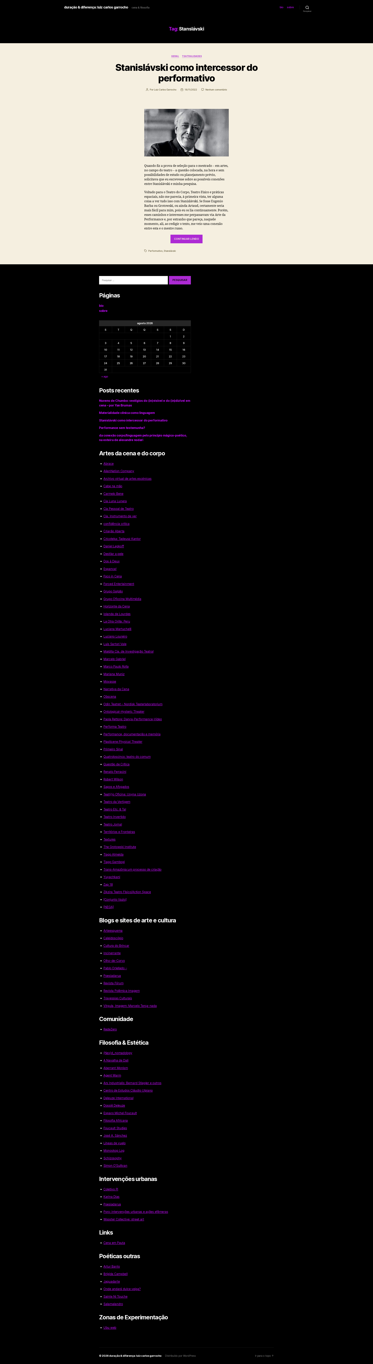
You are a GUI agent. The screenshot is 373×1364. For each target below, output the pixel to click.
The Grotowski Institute (119, 847)
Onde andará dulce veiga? (122, 1289)
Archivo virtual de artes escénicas (127, 478)
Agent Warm (112, 1075)
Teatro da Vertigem (116, 802)
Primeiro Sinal (113, 749)
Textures (109, 839)
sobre (290, 7)
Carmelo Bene (113, 493)
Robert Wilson (113, 779)
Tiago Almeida (113, 854)
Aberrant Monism (115, 1068)
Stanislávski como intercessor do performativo (186, 73)
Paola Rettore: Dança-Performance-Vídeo (132, 719)
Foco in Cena (112, 576)
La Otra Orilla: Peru (116, 621)
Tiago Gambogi (114, 862)
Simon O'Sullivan (115, 1165)
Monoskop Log (113, 1150)
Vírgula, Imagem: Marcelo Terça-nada (130, 1006)
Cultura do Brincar (116, 945)
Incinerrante (112, 953)
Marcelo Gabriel (114, 659)
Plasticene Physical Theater (122, 741)
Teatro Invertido (114, 817)
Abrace (108, 463)
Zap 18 (108, 884)
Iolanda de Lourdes (117, 614)
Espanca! (110, 569)
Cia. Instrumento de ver (120, 516)
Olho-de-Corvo (114, 961)
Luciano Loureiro (115, 636)
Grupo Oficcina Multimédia (122, 599)
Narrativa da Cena (116, 689)
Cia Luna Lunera (115, 501)
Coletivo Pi (110, 1189)
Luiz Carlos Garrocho (165, 89)
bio (281, 7)
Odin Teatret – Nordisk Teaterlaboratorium (132, 704)
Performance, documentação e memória (132, 734)
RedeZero (110, 1029)
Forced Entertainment (118, 584)
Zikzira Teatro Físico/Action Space (127, 892)
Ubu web (109, 1327)
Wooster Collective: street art (123, 1219)
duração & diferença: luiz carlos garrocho (96, 7)
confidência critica (116, 524)
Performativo (155, 250)
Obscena (109, 696)
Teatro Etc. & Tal (114, 809)
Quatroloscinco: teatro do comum (127, 756)
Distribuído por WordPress (180, 1355)
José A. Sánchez (115, 1135)
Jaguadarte (111, 1281)
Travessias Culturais (117, 998)
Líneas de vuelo (114, 1143)
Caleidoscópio (113, 938)
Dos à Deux (111, 561)
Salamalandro (113, 1304)
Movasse (109, 681)
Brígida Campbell (115, 1274)
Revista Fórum (113, 983)
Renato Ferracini (114, 772)
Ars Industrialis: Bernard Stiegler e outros (132, 1083)
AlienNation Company (118, 471)
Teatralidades (192, 56)
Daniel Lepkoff (113, 546)
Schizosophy (112, 1158)
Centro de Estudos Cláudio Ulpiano (128, 1090)
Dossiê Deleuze (114, 1105)
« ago (104, 376)
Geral (175, 56)
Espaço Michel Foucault (120, 1113)
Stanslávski (170, 250)
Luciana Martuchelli (117, 629)
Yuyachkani (111, 877)
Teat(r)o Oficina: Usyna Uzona (124, 794)
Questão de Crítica (116, 764)
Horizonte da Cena (116, 606)
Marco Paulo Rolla (116, 666)
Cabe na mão (112, 486)
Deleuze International (118, 1098)
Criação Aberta (113, 531)
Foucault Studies (115, 1128)
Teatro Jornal (112, 824)
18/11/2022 (191, 89)
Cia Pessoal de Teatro (118, 509)
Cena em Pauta (114, 1243)
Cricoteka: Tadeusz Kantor (122, 539)
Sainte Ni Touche (115, 1296)
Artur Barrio (111, 1266)
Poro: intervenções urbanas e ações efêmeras (135, 1212)
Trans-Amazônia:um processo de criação (132, 869)
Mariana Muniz (114, 674)
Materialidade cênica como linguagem (127, 413)
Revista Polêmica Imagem (121, 991)
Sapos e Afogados (116, 787)
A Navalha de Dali (115, 1060)
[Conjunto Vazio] (115, 899)
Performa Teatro (114, 726)
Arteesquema (113, 930)
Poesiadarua (112, 976)
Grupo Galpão (113, 591)
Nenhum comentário (216, 89)
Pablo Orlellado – (115, 968)
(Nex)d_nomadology (117, 1053)
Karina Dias (111, 1196)
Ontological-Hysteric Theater (123, 711)
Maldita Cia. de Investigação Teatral (128, 651)
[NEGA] (108, 907)
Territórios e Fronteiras (119, 832)
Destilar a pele (113, 554)
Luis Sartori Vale (114, 644)
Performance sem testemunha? (122, 428)
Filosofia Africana (115, 1120)
